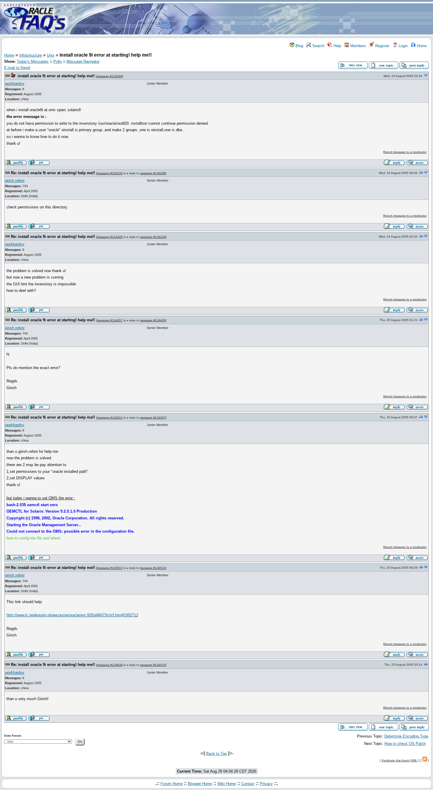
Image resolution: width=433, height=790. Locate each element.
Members (357, 46)
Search (317, 46)
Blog (298, 46)
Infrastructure (30, 55)
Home (421, 46)
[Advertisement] (251, 18)
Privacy (266, 783)
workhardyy (14, 83)
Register (381, 46)
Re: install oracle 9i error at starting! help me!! (53, 173)
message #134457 (110, 320)
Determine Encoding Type (406, 736)
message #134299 (109, 76)
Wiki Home (226, 783)
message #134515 (110, 568)
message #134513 (110, 417)
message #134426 (110, 236)
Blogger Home (200, 783)
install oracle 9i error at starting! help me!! (56, 76)
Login (402, 46)
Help (336, 46)
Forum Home (172, 783)
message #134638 (110, 664)
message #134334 (110, 173)
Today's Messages (33, 61)
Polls (57, 61)
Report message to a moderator (405, 152)
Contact (247, 783)
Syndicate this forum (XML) (399, 760)
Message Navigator (83, 61)
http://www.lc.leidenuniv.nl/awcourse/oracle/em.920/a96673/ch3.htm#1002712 (72, 615)
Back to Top (216, 753)
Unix (50, 55)
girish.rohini (14, 180)
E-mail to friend (17, 67)
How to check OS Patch (405, 743)
